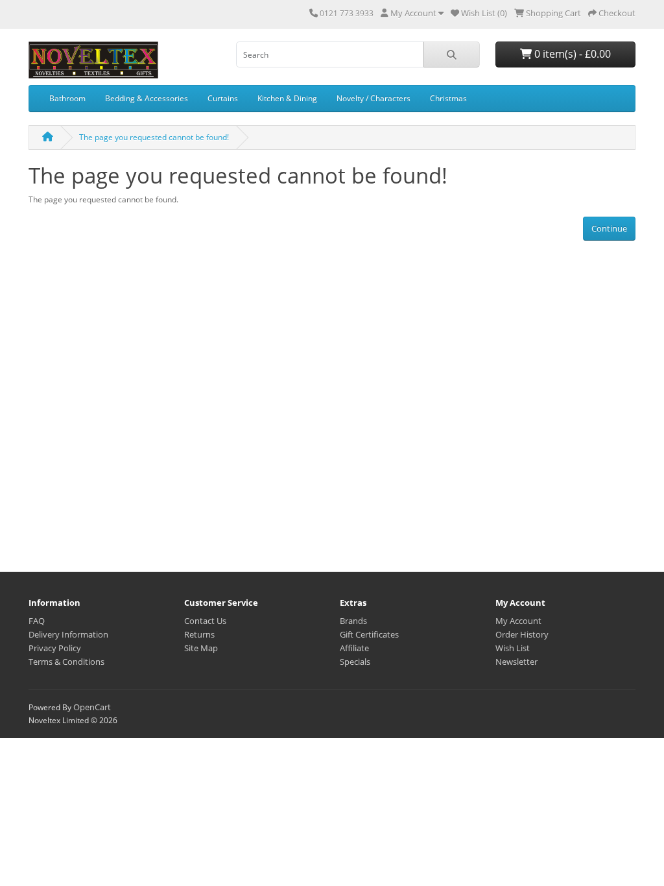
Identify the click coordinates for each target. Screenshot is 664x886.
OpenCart (92, 707)
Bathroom (67, 98)
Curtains (223, 98)
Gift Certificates (369, 634)
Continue (609, 228)
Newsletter (516, 661)
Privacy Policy (55, 648)
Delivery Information (68, 634)
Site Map (201, 648)
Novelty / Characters (373, 98)
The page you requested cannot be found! (154, 137)
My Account (518, 621)
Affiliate (354, 648)
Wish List (512, 648)
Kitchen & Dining (287, 98)
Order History (522, 634)
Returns (199, 634)
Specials (355, 661)
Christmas (448, 98)
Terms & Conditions (66, 661)
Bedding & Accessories (146, 98)
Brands (353, 621)
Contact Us (205, 621)
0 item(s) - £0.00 (571, 54)
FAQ (37, 621)
